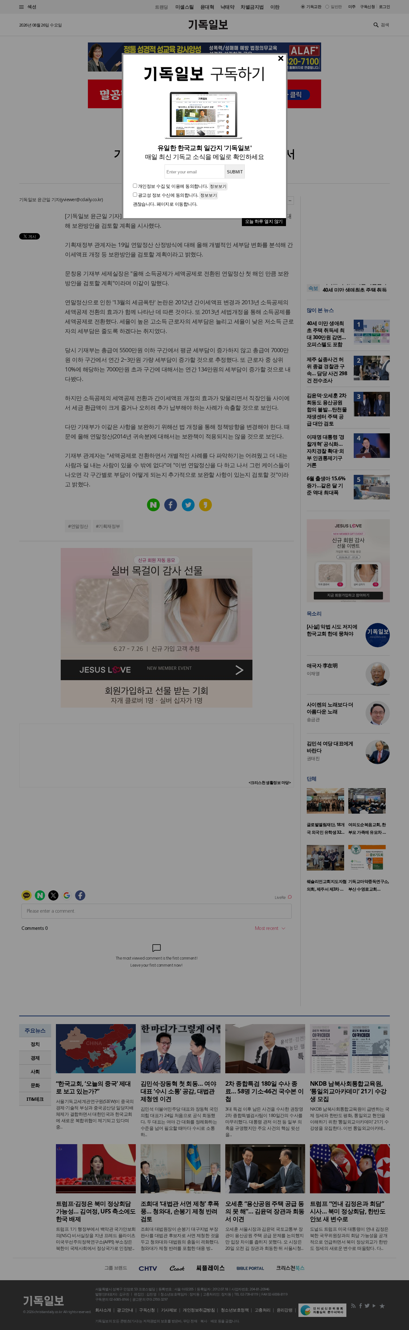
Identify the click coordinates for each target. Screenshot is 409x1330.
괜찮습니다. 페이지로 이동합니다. (165, 204)
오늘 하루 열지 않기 (264, 221)
